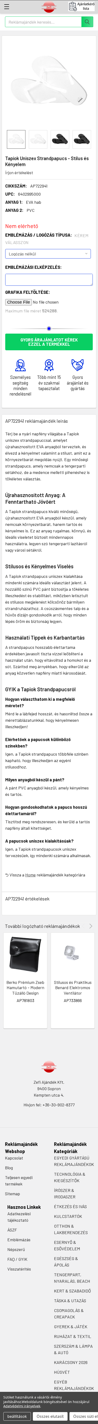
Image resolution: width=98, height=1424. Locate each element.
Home (30, 874)
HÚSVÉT (62, 1372)
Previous (84, 926)
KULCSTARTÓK (68, 1216)
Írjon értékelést (19, 172)
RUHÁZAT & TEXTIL (72, 1336)
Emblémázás (18, 1239)
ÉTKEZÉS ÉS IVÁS (70, 1206)
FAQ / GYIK (17, 1259)
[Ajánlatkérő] (83, 6)
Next (90, 926)
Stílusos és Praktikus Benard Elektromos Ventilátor (73, 988)
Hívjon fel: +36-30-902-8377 (49, 1104)
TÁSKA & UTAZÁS (70, 1300)
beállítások (17, 1416)
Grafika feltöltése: (27, 292)
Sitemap (12, 1193)
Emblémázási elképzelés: (33, 267)
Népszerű (16, 1249)
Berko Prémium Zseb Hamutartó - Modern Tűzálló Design (25, 988)
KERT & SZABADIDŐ (72, 1290)
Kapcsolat (14, 1157)
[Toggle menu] (6, 6)
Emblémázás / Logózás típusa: (47, 238)
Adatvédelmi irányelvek (21, 1406)
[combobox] (49, 21)
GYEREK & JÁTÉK (70, 1326)
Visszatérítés (19, 1268)
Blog (9, 1167)
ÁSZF (12, 1229)
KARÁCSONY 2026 (71, 1362)
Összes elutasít (50, 1416)
